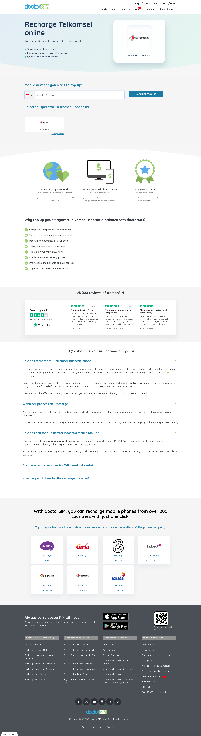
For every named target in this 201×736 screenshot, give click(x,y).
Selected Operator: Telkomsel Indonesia (57, 107)
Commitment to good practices (157, 655)
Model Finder (109, 644)
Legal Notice (98, 727)
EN (172, 3)
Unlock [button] (150, 9)
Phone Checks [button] (166, 9)
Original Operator (111, 655)
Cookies (111, 727)
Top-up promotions (34, 644)
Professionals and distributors (156, 671)
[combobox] (30, 95)
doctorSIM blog (149, 681)
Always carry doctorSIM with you (52, 617)
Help (137, 3)
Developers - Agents (153, 676)
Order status (148, 644)
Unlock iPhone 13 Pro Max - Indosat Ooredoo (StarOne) (118, 681)
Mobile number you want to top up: (53, 85)
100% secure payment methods (156, 665)
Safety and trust (149, 660)
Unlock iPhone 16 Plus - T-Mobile (118, 662)
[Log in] (164, 4)
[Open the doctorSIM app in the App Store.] (116, 616)
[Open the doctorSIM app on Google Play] (116, 626)
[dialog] (9, 734)
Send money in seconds (55, 189)
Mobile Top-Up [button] (107, 9)
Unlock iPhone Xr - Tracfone (119, 669)
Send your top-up (146, 93)
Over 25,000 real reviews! (154, 692)
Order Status (151, 3)
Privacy (85, 727)
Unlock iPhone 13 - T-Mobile (119, 674)
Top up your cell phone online (99, 189)
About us (146, 687)
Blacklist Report (110, 650)
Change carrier (58, 134)
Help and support (150, 650)
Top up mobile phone (143, 189)
